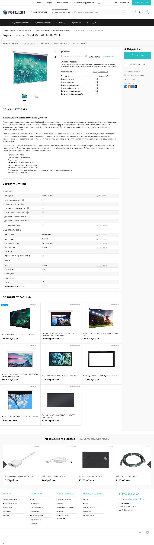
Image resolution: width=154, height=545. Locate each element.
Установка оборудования (84, 3)
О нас (32, 499)
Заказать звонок (141, 3)
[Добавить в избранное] (55, 51)
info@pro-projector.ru (135, 499)
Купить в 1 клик (139, 64)
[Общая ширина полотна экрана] (23, 200)
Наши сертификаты (37, 515)
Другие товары (101, 196)
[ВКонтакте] (125, 86)
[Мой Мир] (132, 86)
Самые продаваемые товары (94, 439)
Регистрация (124, 3)
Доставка (59, 503)
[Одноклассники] (129, 86)
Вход (115, 3)
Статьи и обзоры (62, 3)
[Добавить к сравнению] (55, 57)
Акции (49, 3)
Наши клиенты (35, 503)
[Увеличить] (30, 68)
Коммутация (7, 507)
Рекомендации (35, 511)
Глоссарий (87, 511)
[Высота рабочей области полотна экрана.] (27, 212)
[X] (136, 86)
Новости (39, 3)
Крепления (7, 511)
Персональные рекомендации (60, 439)
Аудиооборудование (10, 503)
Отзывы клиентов (36, 507)
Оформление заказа (63, 499)
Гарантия (59, 511)
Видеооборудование (10, 499)
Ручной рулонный (102, 76)
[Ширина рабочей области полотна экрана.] (28, 208)
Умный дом (7, 515)
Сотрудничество (35, 519)
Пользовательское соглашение (63, 517)
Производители (88, 515)
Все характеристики (100, 72)
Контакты (33, 524)
